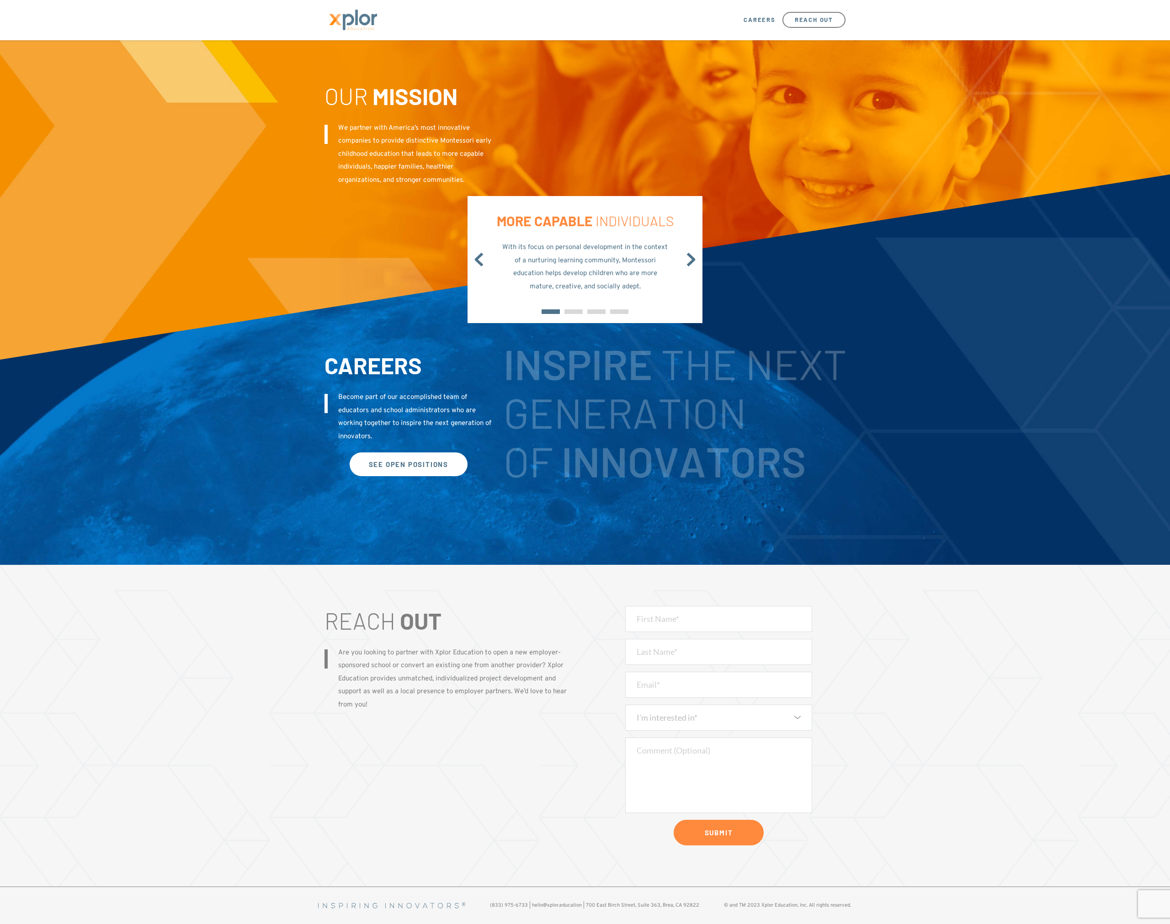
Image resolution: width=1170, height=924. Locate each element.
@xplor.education (562, 905)
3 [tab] (596, 311)
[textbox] (716, 717)
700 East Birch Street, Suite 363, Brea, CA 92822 (642, 905)
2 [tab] (573, 311)
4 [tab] (619, 311)
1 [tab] (551, 311)
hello (537, 905)
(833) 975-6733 (509, 905)
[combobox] (719, 717)
